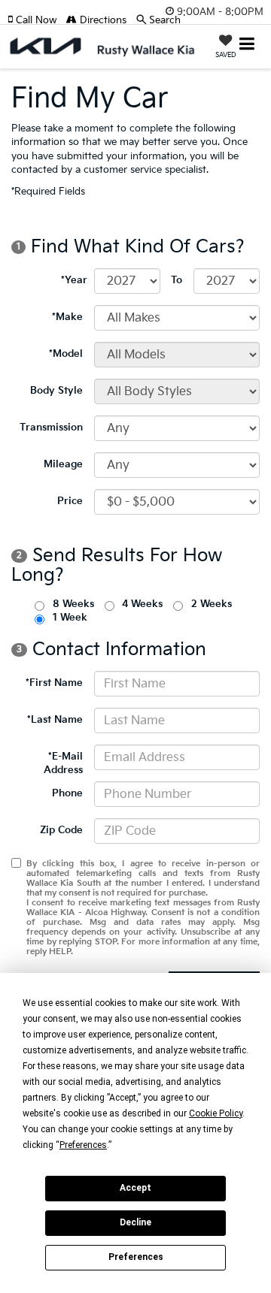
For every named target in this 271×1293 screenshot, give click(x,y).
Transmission (51, 427)
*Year (74, 280)
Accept (135, 1188)
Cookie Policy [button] (215, 1113)
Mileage (63, 464)
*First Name (54, 683)
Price (70, 501)
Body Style (56, 391)
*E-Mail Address (63, 764)
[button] (37, 20)
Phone (67, 793)
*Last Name (55, 720)
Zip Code (61, 830)
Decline (135, 1222)
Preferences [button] (83, 1145)
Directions (101, 20)
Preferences (135, 1257)
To (176, 280)
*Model (66, 354)
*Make (67, 317)
